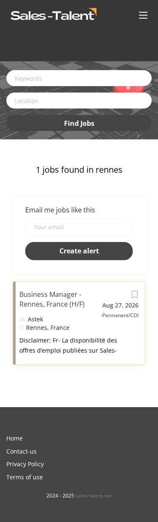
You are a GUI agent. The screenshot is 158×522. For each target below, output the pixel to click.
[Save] (134, 297)
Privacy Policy (25, 464)
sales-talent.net (93, 495)
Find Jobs (79, 123)
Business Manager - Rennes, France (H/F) (52, 299)
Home (14, 438)
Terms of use (24, 477)
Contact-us (21, 451)
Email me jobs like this (60, 210)
